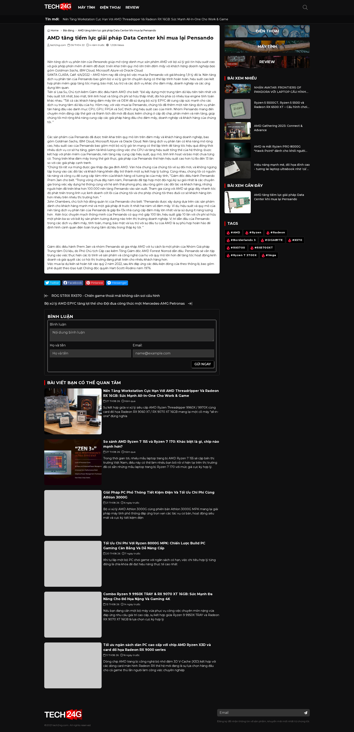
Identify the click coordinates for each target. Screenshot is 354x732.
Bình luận (58, 324)
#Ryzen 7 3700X (243, 255)
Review (132, 7)
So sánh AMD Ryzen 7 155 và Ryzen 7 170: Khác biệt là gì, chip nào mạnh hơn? (118, 19)
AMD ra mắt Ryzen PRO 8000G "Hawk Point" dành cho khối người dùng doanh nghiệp (279, 149)
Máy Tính (86, 7)
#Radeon (277, 232)
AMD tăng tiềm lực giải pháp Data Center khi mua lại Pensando (279, 197)
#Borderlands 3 (243, 240)
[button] (305, 7)
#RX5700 (238, 247)
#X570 (297, 240)
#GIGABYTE (274, 240)
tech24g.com (60, 725)
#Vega (271, 255)
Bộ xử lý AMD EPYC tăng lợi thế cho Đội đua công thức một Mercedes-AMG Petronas (114, 303)
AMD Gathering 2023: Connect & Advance (278, 128)
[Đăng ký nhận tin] (306, 712)
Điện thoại (110, 7)
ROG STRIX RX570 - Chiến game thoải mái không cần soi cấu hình (105, 296)
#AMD (235, 232)
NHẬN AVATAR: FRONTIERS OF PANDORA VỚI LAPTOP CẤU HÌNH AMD (280, 90)
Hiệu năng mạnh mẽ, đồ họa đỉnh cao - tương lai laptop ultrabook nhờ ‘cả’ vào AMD (282, 167)
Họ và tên (58, 345)
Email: (137, 345)
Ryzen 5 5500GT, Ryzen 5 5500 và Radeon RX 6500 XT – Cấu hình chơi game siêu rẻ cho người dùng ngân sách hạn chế (280, 105)
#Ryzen (255, 232)
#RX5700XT (263, 247)
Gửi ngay (202, 364)
